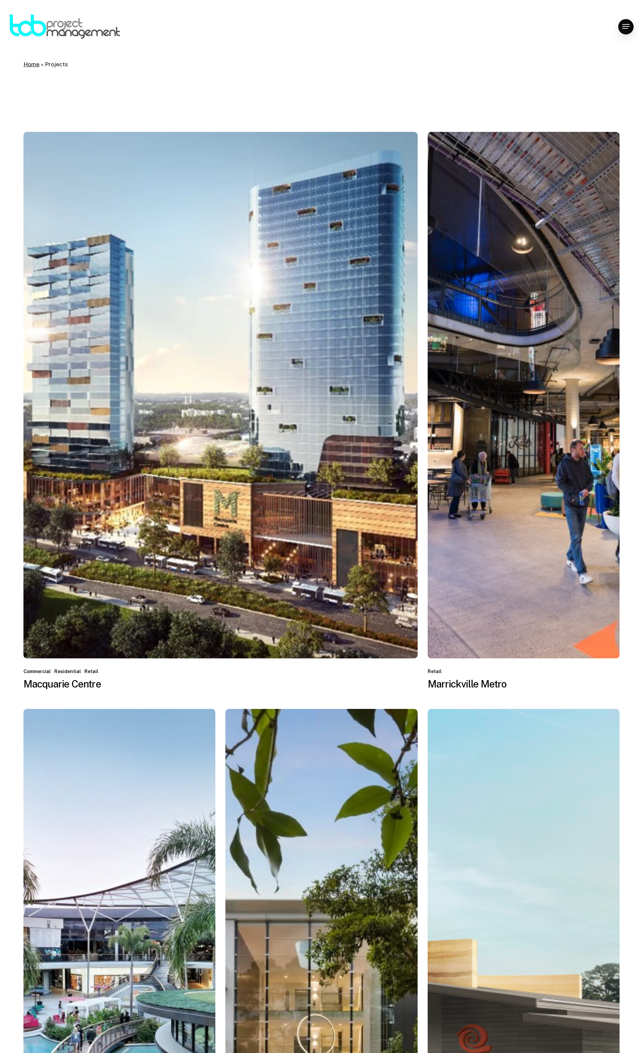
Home (31, 64)
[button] (626, 26)
